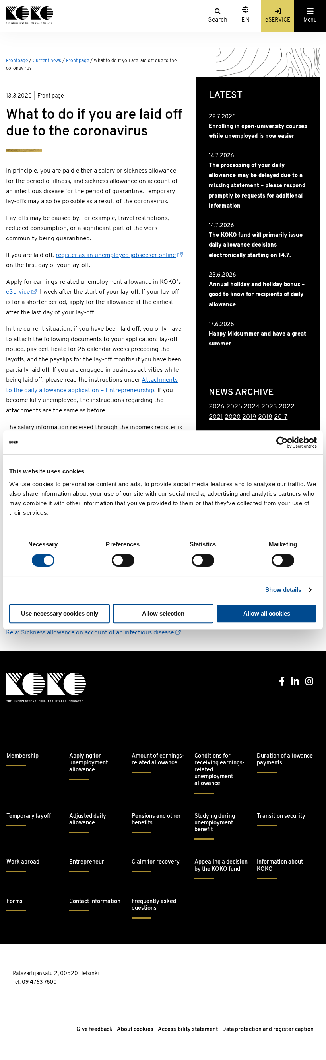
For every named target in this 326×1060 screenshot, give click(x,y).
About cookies (135, 1030)
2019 (249, 417)
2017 (280, 417)
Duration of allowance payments (285, 759)
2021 (216, 417)
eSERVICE (277, 20)
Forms (14, 902)
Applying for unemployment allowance (88, 763)
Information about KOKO (280, 865)
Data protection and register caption (268, 1030)
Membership (22, 756)
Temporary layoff (28, 816)
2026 (217, 407)
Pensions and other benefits (156, 819)
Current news (47, 61)
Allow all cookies (266, 613)
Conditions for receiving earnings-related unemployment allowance (219, 770)
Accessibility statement (188, 1030)
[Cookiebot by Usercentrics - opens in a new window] (282, 442)
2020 (233, 417)
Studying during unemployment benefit (214, 823)
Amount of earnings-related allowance (158, 759)
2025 (234, 407)
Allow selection (163, 613)
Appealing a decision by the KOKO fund (221, 865)
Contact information (94, 902)
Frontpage (17, 61)
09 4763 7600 (39, 982)
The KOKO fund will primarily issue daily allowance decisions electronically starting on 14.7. (256, 245)
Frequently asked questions (154, 905)
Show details (283, 589)
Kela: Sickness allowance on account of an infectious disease (90, 633)
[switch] (123, 560)
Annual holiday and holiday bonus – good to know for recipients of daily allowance (257, 295)
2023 (269, 407)
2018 (265, 417)
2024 (252, 407)
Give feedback (94, 1030)
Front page (77, 61)
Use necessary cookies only (59, 613)
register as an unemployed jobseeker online (116, 255)
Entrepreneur (86, 862)
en (245, 20)
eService (18, 292)
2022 (287, 407)
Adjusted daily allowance (87, 819)
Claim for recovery (156, 862)
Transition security (281, 816)
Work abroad (22, 862)
